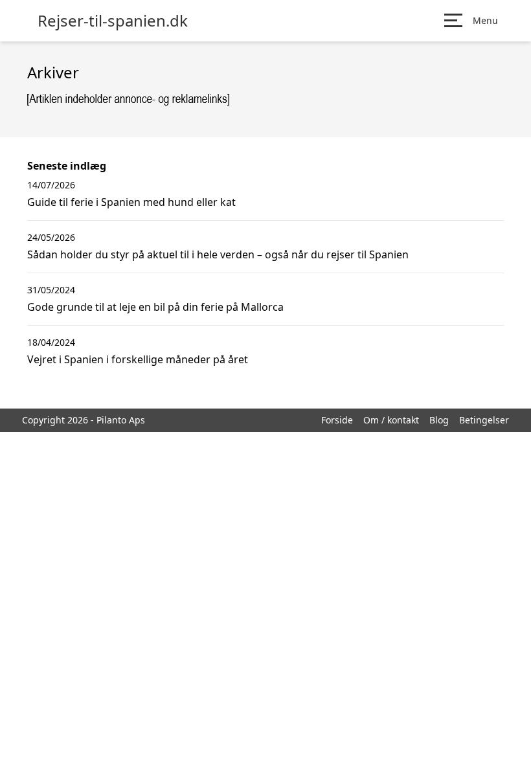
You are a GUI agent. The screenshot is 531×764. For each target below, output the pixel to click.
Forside (337, 420)
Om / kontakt (391, 420)
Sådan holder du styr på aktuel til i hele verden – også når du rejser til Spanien (218, 254)
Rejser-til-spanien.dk (113, 20)
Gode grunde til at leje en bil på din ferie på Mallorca (155, 307)
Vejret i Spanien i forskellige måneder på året (137, 359)
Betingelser (484, 420)
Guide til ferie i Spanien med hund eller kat (131, 202)
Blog (439, 420)
